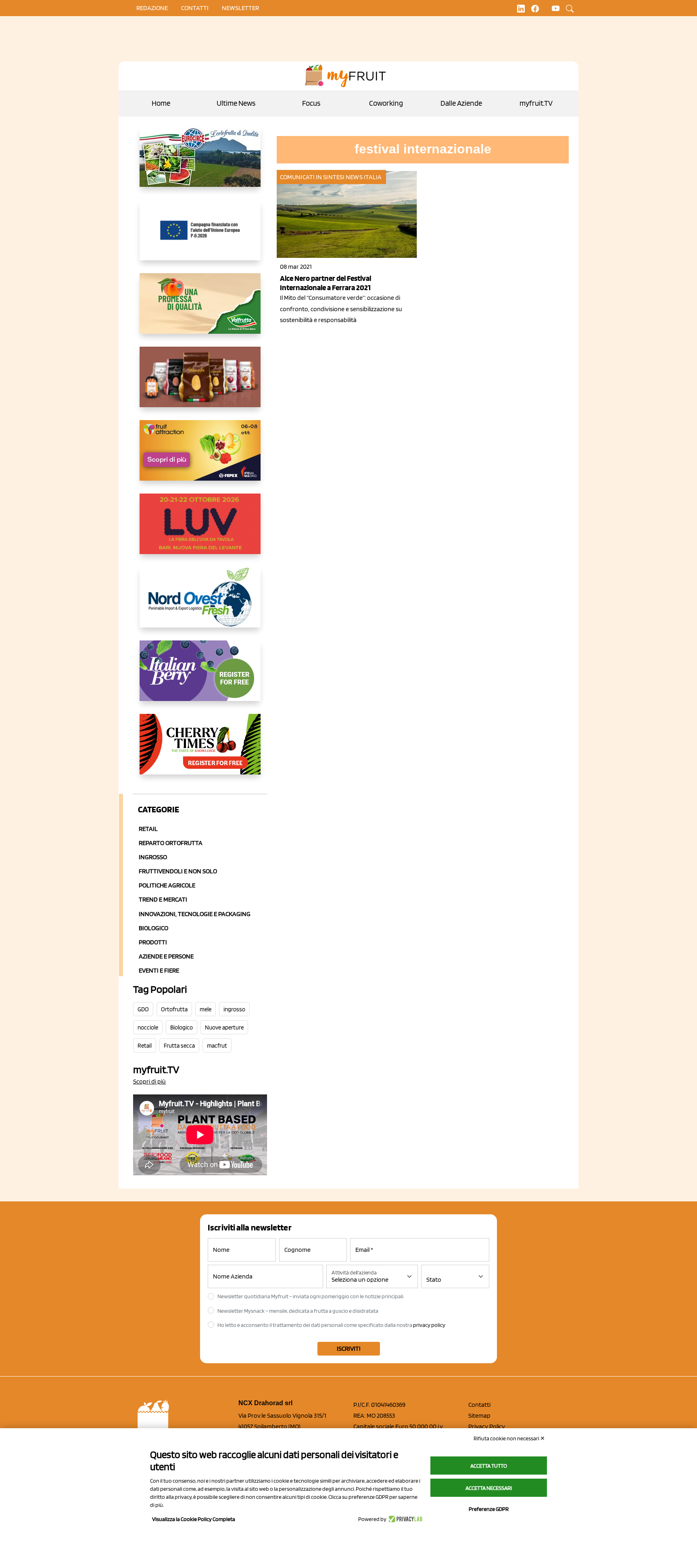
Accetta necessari (488, 1488)
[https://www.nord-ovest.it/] (200, 603)
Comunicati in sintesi (312, 177)
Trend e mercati (163, 899)
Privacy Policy (486, 1426)
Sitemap (479, 1415)
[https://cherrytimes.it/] (200, 750)
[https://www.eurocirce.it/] (200, 163)
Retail (148, 829)
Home (161, 103)
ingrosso (234, 1009)
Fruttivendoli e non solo (178, 871)
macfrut (217, 1045)
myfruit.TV (536, 103)
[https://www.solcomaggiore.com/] (200, 236)
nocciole (148, 1027)
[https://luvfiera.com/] (200, 530)
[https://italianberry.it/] (200, 677)
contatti (195, 8)
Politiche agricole (167, 885)
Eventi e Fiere (159, 970)
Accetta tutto (488, 1465)
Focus (311, 103)
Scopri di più (149, 1081)
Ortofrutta (174, 1009)
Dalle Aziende (461, 103)
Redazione (152, 8)
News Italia (364, 177)
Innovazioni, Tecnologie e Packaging (194, 914)
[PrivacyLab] (404, 1519)
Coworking (386, 103)
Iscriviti (349, 1348)
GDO (143, 1009)
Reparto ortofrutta (170, 843)
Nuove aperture (224, 1027)
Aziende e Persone (166, 956)
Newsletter (240, 8)
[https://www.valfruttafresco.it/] (200, 310)
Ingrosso (153, 857)
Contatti (479, 1404)
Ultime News (236, 103)
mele (205, 1009)
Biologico (153, 928)
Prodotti (153, 942)
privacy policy (429, 1325)
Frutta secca (179, 1045)
